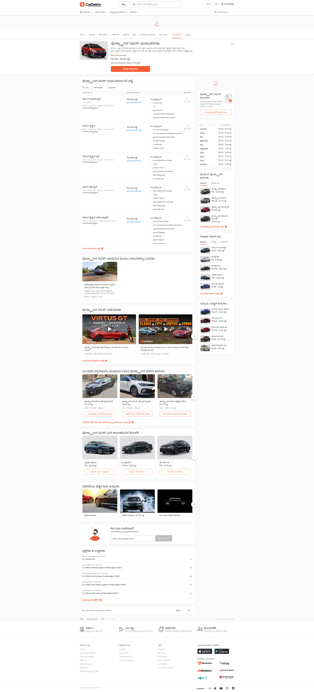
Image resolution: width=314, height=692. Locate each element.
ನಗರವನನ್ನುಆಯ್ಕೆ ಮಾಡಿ (224, 12)
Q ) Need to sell (88, 559)
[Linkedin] (233, 689)
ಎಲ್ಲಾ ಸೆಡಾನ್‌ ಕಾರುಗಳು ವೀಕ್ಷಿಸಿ (210, 294)
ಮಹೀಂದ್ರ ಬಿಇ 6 (217, 318)
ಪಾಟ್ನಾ (202, 160)
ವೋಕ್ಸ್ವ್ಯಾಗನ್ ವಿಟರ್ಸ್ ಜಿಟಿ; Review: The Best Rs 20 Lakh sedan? (106, 348)
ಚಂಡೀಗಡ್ (203, 164)
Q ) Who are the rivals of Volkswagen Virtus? (100, 593)
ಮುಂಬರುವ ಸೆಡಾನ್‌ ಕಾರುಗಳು (169, 515)
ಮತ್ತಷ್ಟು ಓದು (188, 51)
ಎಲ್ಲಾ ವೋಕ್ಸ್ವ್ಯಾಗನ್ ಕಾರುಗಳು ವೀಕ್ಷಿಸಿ (212, 227)
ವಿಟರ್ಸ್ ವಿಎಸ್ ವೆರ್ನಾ (137, 472)
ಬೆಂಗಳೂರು (203, 129)
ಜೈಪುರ (202, 156)
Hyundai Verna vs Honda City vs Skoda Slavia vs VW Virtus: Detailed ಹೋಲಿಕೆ (165, 348)
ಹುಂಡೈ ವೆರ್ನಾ (126, 462)
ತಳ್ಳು (201, 137)
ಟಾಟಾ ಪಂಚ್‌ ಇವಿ (217, 336)
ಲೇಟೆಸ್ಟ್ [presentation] (213, 242)
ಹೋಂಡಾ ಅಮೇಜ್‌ (218, 284)
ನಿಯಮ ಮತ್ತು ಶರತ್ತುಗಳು (86, 657)
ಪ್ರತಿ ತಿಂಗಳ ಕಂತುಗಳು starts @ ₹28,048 (125, 63)
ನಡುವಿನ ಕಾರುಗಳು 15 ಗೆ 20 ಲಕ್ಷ (133, 515)
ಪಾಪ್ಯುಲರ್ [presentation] (203, 183)
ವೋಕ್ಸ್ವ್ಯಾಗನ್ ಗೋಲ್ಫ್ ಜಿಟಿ (220, 207)
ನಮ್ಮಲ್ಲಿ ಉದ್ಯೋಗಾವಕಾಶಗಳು (87, 653)
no (189, 610)
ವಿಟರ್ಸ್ (82, 35)
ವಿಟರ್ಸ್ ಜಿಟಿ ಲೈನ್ (89, 187)
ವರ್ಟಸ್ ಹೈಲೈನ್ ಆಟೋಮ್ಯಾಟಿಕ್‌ (95, 217)
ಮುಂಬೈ (202, 133)
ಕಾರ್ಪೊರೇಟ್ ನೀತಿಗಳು (86, 664)
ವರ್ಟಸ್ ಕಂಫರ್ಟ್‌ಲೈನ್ (91, 99)
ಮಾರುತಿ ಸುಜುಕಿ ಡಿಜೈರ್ (219, 248)
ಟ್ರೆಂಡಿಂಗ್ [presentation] (203, 242)
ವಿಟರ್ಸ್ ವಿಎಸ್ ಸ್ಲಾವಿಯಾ (100, 472)
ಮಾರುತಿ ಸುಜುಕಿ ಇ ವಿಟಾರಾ (220, 309)
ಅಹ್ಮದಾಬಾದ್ (204, 148)
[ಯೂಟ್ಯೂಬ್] (221, 689)
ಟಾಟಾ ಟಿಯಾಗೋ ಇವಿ (219, 345)
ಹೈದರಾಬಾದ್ (204, 141)
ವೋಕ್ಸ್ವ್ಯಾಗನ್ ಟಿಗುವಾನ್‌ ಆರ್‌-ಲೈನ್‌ (220, 217)
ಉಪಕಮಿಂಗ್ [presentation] (215, 183)
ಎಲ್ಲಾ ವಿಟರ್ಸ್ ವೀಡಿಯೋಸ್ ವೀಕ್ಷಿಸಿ (93, 361)
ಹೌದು (178, 610)
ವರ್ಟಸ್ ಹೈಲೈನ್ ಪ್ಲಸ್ (91, 156)
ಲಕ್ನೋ (202, 152)
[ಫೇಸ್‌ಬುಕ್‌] (209, 689)
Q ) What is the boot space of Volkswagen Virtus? (102, 568)
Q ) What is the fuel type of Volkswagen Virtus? (101, 576)
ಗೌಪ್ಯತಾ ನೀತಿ (83, 660)
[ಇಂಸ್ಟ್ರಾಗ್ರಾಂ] (227, 689)
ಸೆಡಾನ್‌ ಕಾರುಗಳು (90, 515)
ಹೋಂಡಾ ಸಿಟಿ (164, 462)
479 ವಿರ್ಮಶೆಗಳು (121, 55)
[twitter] (215, 689)
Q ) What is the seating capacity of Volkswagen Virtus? (104, 585)
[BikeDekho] (204, 663)
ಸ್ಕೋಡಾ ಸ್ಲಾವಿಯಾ (90, 462)
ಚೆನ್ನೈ (201, 144)
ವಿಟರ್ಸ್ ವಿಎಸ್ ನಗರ (175, 472)
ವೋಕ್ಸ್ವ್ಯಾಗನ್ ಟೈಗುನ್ (219, 189)
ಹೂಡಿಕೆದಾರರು (84, 668)
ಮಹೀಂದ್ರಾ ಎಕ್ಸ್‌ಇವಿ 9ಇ (219, 327)
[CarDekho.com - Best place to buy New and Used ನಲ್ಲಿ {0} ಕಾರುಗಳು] (90, 4)
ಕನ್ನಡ (207, 4)
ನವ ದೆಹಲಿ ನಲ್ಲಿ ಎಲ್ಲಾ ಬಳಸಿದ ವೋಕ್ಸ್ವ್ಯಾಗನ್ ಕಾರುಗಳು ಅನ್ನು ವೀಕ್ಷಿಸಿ (109, 422)
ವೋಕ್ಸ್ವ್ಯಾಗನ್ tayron (219, 198)
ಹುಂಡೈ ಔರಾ (215, 257)
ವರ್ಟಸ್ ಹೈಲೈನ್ (88, 126)
